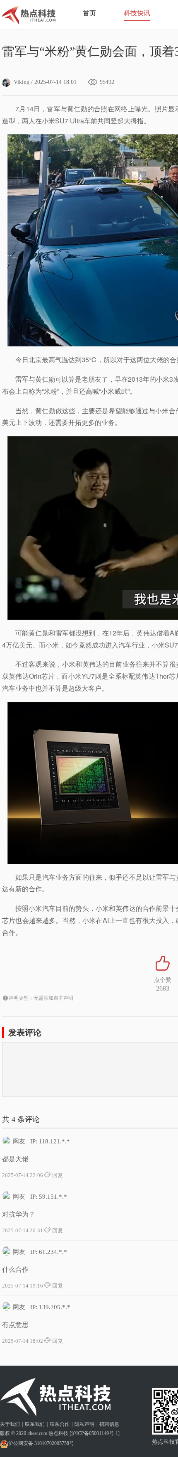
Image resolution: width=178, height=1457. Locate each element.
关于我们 (10, 1424)
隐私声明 (84, 1424)
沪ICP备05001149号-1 (94, 1433)
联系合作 (60, 1424)
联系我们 (35, 1424)
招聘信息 (109, 1424)
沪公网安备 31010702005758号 (41, 1443)
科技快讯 (137, 13)
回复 (57, 1175)
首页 (89, 13)
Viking (21, 82)
